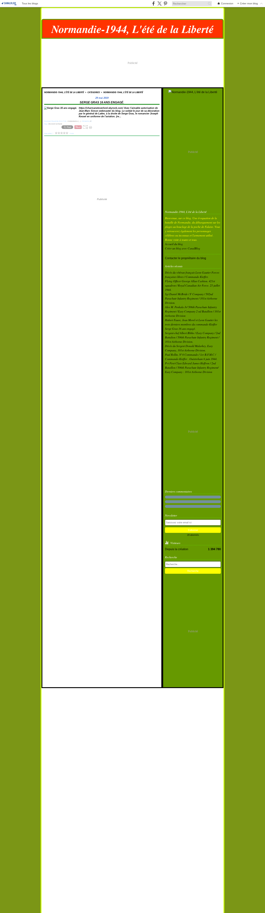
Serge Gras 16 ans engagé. (180, 328)
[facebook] (153, 3)
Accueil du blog (174, 244)
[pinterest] (165, 3)
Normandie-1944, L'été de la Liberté (64, 92)
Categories (93, 92)
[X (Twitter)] (159, 3)
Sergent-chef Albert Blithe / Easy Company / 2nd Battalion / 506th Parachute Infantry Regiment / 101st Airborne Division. (192, 337)
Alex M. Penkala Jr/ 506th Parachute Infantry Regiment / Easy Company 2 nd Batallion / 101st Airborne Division (193, 311)
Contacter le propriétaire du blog (185, 258)
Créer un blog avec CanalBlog (182, 248)
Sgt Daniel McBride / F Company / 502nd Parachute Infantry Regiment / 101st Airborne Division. (191, 298)
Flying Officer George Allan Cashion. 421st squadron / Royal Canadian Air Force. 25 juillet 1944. (192, 285)
